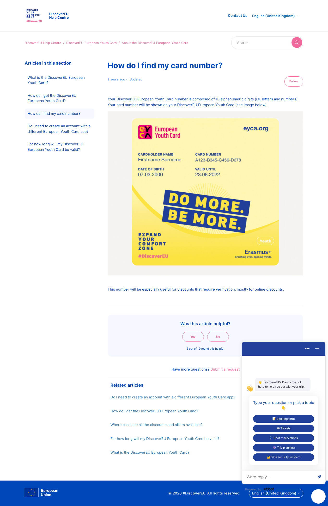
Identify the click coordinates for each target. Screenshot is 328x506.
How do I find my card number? (54, 113)
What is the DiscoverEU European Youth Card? (56, 80)
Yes (192, 336)
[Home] (41, 493)
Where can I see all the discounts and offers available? (156, 424)
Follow (293, 81)
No (218, 336)
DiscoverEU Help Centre (43, 43)
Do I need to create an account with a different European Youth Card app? (59, 129)
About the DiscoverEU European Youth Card (155, 43)
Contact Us (237, 15)
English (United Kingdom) (274, 16)
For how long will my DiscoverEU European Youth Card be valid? (55, 147)
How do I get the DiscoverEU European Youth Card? (52, 98)
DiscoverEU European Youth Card (91, 43)
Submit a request (225, 369)
